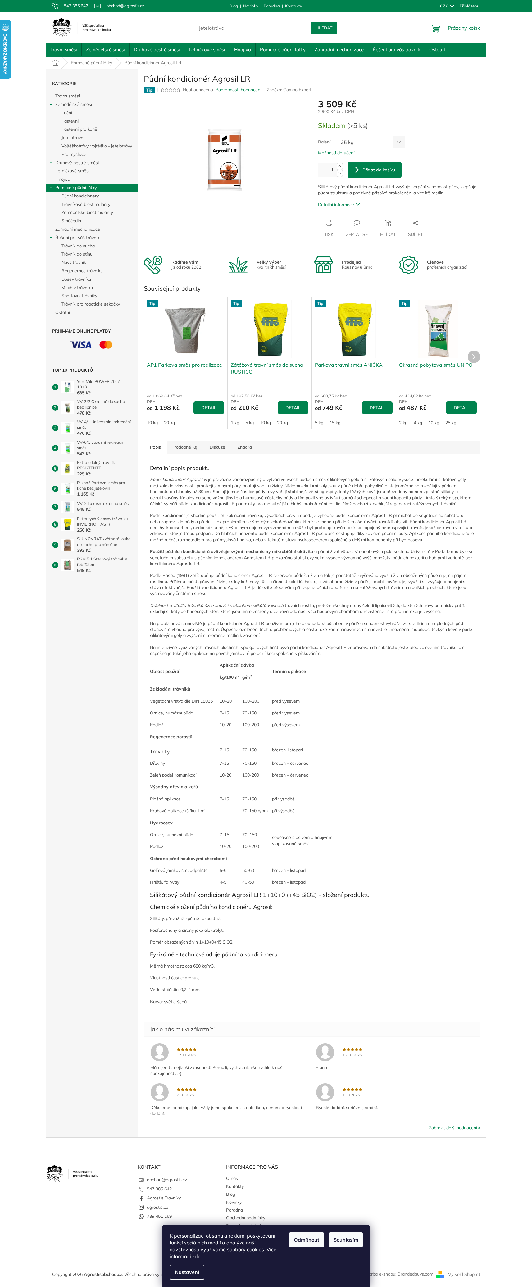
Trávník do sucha (78, 246)
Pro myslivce (73, 154)
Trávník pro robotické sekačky (90, 304)
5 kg (249, 422)
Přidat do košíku (378, 170)
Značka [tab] (245, 447)
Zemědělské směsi (73, 104)
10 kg (152, 422)
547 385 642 (159, 1189)
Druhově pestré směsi (77, 162)
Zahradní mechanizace (77, 229)
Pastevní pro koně (79, 129)
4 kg (418, 422)
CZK (444, 5)
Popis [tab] (155, 447)
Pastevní (70, 121)
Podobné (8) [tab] (185, 447)
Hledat (324, 28)
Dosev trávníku (76, 279)
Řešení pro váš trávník (77, 237)
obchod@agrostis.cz (167, 1179)
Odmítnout (306, 1240)
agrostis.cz (157, 1207)
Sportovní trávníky (79, 295)
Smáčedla (71, 221)
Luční (66, 113)
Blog (234, 5)
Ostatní (62, 312)
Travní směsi (67, 96)
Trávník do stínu (77, 254)
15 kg (335, 422)
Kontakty (293, 5)
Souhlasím (346, 1240)
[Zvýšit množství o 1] (340, 166)
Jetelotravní (72, 137)
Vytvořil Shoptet (464, 1274)
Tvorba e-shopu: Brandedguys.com (398, 1274)
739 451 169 (159, 1216)
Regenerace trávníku (82, 271)
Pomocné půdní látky (76, 187)
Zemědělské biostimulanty (87, 212)
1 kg (235, 422)
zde (196, 1256)
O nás (232, 1178)
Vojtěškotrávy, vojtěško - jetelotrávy (96, 146)
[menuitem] (63, 49)
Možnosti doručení (336, 153)
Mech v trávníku (77, 287)
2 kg (403, 422)
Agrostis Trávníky (164, 1198)
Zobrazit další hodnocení (453, 1128)
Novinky (250, 5)
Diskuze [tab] (217, 447)
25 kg (450, 422)
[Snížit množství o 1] (340, 173)
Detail (208, 407)
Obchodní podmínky (245, 1218)
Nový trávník (73, 262)
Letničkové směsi (72, 171)
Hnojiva (62, 179)
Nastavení (187, 1272)
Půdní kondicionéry (80, 196)
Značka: (289, 90)
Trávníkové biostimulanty (85, 204)
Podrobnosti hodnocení (238, 90)
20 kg (169, 422)
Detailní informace (336, 204)
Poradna (272, 5)
